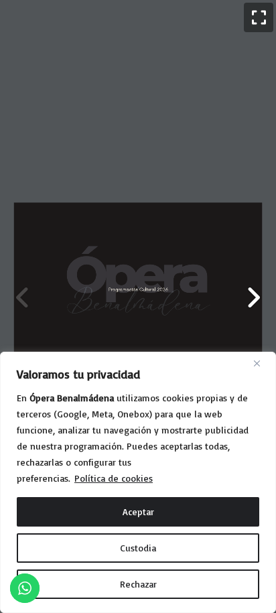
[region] (138, 482)
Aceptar (138, 511)
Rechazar (138, 584)
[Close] (262, 363)
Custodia (138, 547)
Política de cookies (113, 478)
